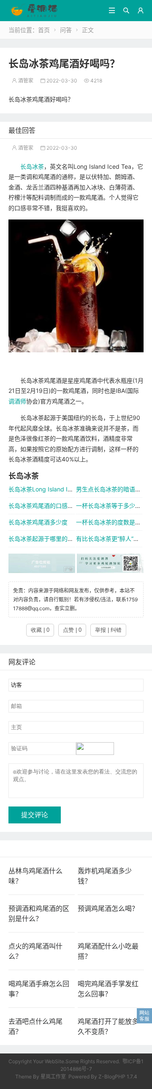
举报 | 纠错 (108, 630)
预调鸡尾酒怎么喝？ (108, 908)
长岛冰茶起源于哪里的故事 (43, 538)
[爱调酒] (34, 10)
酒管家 (22, 80)
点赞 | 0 (72, 630)
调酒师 (17, 401)
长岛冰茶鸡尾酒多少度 (38, 522)
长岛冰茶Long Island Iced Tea (49, 489)
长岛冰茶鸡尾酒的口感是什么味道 (52, 505)
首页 (44, 29)
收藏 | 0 (40, 630)
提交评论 (34, 814)
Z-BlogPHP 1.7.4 (117, 1076)
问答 (66, 29)
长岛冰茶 (32, 166)
